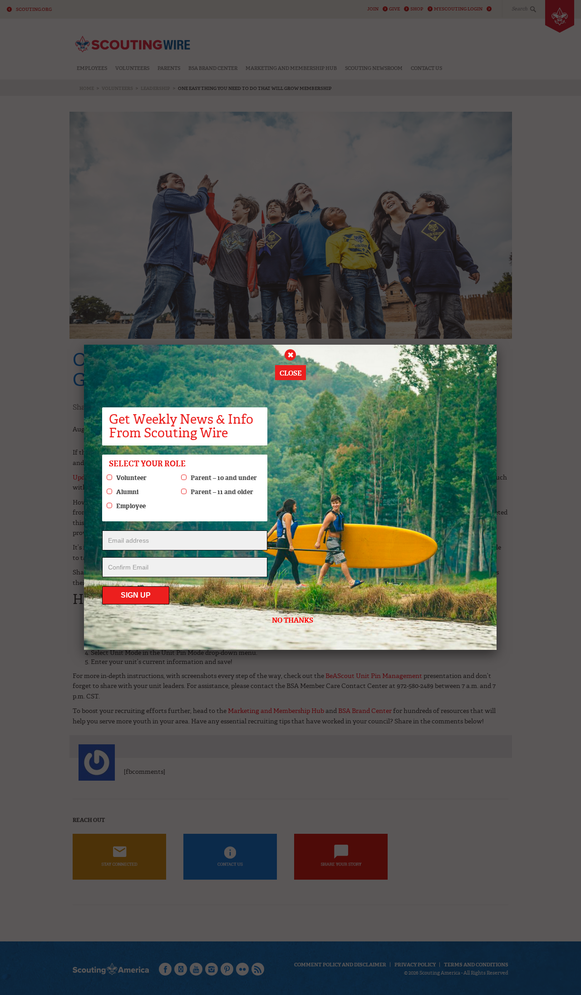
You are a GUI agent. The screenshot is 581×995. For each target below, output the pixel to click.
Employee (131, 506)
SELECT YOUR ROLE (147, 464)
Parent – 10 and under (224, 478)
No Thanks (292, 620)
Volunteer (131, 478)
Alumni (127, 492)
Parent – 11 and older (222, 492)
